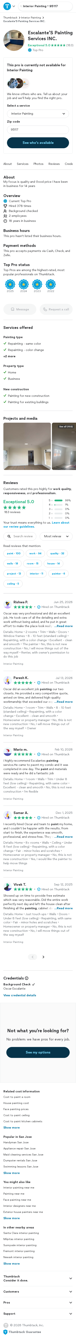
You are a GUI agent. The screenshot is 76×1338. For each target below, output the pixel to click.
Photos (38, 164)
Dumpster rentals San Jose (20, 1160)
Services (22, 164)
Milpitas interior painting (18, 1239)
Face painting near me (17, 1199)
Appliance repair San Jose (19, 1148)
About (7, 164)
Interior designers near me (19, 1205)
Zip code (13, 121)
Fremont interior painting (19, 1251)
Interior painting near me (18, 1187)
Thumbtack (10, 17)
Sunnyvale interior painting (20, 1245)
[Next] (43, 957)
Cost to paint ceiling (16, 1115)
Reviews (54, 164)
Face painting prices (15, 1109)
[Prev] (32, 957)
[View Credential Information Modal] (26, 978)
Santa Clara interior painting (21, 1233)
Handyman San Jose (15, 1142)
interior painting (31, 17)
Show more (11, 1127)
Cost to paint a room (16, 1097)
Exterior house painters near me (23, 1212)
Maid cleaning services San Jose (23, 1154)
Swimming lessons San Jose (20, 1166)
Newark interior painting (18, 1257)
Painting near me (13, 1193)
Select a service (18, 105)
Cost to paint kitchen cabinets (22, 1121)
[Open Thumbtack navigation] (9, 6)
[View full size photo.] (27, 446)
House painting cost (16, 1103)
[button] (13, 40)
